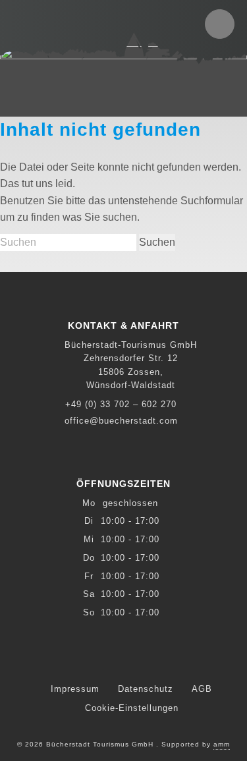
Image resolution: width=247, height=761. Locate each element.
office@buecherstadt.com (121, 421)
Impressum (75, 689)
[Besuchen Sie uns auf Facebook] (124, 659)
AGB (202, 689)
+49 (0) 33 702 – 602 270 (121, 404)
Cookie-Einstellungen (131, 708)
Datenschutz (145, 689)
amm (221, 744)
